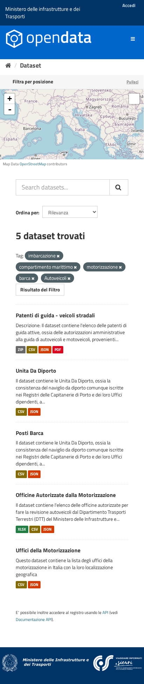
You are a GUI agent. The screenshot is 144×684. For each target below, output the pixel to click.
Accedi (128, 5)
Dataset (30, 65)
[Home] (8, 65)
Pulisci (132, 81)
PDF (58, 349)
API (105, 612)
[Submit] (118, 187)
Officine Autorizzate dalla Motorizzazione (66, 495)
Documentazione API (34, 619)
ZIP (20, 349)
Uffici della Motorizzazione (48, 550)
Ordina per (27, 212)
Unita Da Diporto (36, 370)
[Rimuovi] (58, 256)
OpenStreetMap (33, 164)
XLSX (22, 529)
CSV (32, 349)
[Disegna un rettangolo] (134, 99)
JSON (45, 349)
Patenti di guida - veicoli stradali (55, 315)
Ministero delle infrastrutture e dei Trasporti (42, 12)
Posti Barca (29, 433)
